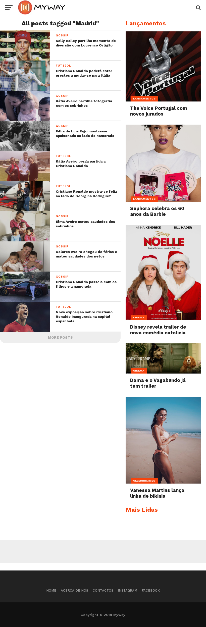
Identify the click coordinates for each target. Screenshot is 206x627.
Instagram (127, 590)
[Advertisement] (103, 551)
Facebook (151, 590)
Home (51, 590)
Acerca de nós (74, 590)
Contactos (103, 590)
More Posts (60, 337)
